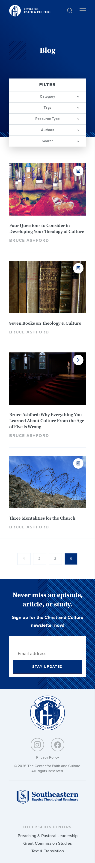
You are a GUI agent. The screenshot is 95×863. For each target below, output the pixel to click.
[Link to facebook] (57, 744)
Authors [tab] (47, 130)
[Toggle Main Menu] (83, 10)
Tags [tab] (47, 108)
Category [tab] (47, 96)
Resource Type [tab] (47, 119)
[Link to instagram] (37, 744)
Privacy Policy (47, 757)
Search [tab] (47, 141)
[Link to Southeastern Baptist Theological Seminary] (47, 803)
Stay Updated (47, 667)
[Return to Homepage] (47, 713)
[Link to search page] (70, 10)
